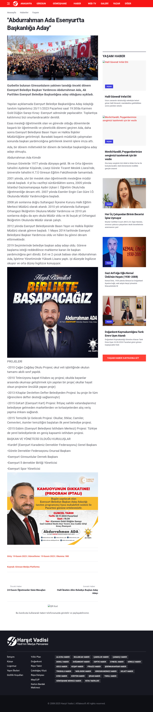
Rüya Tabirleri (92, 681)
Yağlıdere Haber (83, 671)
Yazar (116, 3)
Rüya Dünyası (37, 675)
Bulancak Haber (81, 657)
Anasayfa (26, 3)
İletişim (10, 657)
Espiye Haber (100, 662)
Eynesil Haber (117, 662)
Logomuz (11, 666)
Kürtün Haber (78, 676)
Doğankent (36, 661)
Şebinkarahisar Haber (115, 667)
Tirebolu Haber (63, 671)
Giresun (41, 3)
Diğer (128, 3)
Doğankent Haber (81, 662)
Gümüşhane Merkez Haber (68, 681)
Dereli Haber (62, 662)
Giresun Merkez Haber (106, 671)
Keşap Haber (77, 667)
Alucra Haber (63, 657)
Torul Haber (110, 676)
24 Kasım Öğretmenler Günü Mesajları (26, 590)
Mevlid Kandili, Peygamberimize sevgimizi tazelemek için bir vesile (123, 155)
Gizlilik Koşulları (15, 675)
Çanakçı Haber (120, 657)
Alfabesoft (81, 703)
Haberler (24, 12)
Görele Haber (134, 662)
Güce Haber (61, 667)
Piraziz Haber (94, 667)
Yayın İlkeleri (13, 670)
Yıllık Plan (36, 657)
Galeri (104, 3)
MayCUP (35, 679)
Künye (10, 661)
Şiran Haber (94, 676)
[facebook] (126, 643)
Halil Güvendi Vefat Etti (118, 96)
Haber (77, 3)
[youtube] (134, 643)
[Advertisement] (124, 29)
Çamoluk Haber (101, 657)
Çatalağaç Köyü (38, 670)
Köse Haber (61, 676)
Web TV (92, 3)
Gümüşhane (60, 3)
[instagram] (143, 643)
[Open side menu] (8, 3)
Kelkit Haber (127, 671)
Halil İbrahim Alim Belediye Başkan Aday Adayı (77, 591)
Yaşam (35, 12)
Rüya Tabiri (36, 666)
